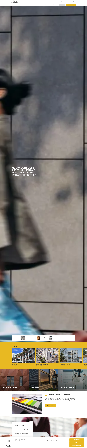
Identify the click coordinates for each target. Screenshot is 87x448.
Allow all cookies (77, 439)
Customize (76, 442)
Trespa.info (62, 4)
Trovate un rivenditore (66, 1)
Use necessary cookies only (76, 445)
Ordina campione (71, 4)
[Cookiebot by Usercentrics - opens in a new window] (8, 446)
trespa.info (21, 433)
